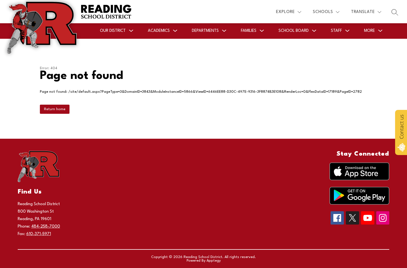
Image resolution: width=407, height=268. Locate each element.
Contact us (401, 127)
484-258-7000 (45, 227)
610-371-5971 (38, 234)
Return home (54, 109)
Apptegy (214, 260)
